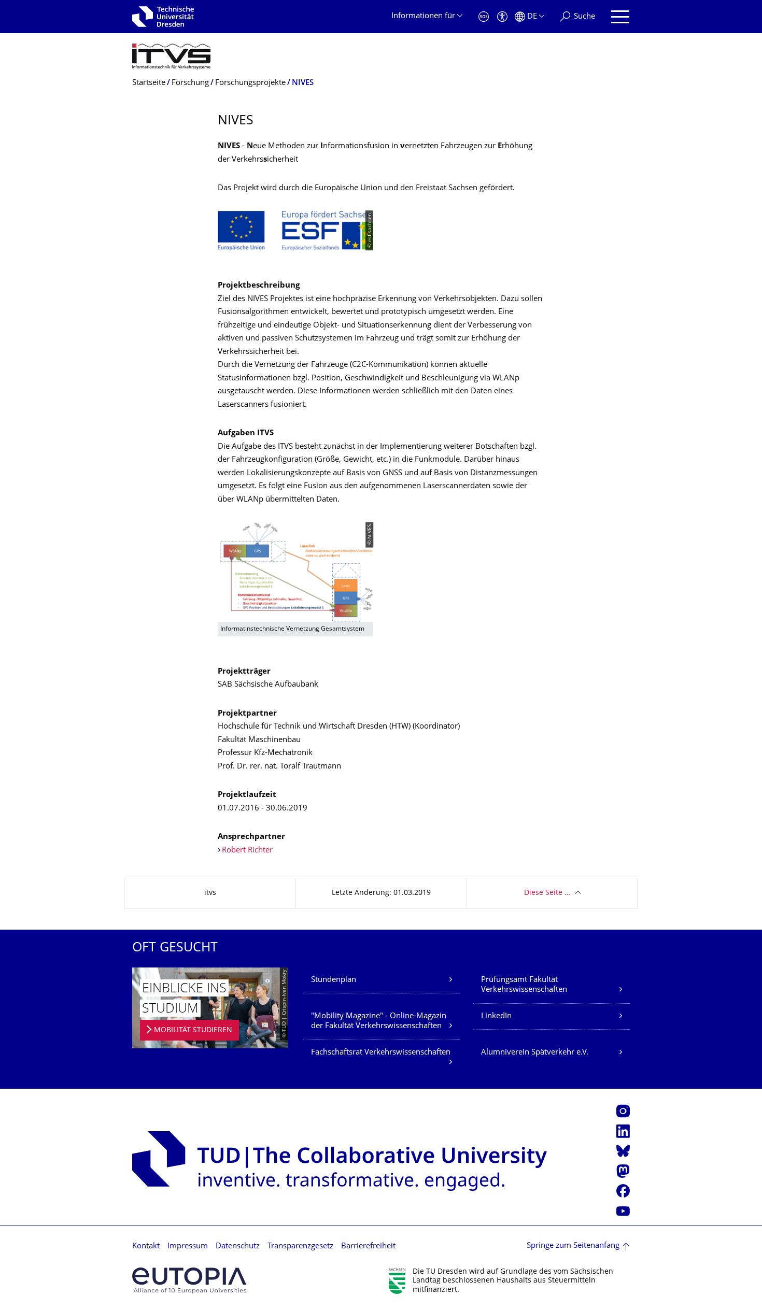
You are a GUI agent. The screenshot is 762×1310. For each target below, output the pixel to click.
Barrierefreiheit (368, 1246)
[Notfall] (483, 17)
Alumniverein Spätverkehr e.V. (534, 1053)
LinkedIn (496, 1016)
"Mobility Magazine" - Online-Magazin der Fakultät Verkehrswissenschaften (378, 1022)
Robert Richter (247, 851)
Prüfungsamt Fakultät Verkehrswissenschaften (524, 985)
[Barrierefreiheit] (502, 17)
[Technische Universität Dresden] (163, 16)
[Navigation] (620, 16)
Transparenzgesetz (300, 1246)
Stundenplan (333, 980)
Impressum (187, 1246)
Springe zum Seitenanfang (573, 1246)
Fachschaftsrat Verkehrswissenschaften (380, 1053)
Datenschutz (238, 1246)
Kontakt (146, 1246)
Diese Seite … (547, 893)
